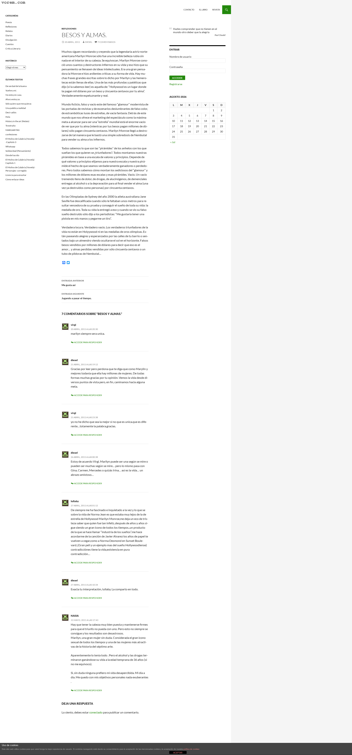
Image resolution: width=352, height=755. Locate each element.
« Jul (172, 142)
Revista (216, 9)
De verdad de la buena (16, 86)
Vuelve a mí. (11, 90)
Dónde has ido (12, 155)
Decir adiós (11, 112)
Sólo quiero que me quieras (18, 103)
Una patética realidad (16, 108)
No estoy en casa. (14, 95)
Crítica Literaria (13, 48)
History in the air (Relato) (17, 121)
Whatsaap (10, 146)
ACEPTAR (177, 753)
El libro (203, 9)
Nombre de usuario (180, 56)
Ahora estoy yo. (13, 99)
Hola (8, 116)
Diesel (88, 42)
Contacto (189, 9)
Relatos (9, 31)
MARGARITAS (12, 130)
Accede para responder (88, 342)
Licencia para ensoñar (16, 175)
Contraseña (176, 66)
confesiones (11, 134)
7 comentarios (106, 42)
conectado (95, 712)
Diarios (9, 35)
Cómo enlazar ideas (15, 179)
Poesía (9, 22)
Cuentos (10, 44)
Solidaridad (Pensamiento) (18, 150)
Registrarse (175, 84)
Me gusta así (73, 283)
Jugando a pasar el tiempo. (76, 296)
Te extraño (11, 125)
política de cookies (191, 749)
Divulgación (11, 39)
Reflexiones (69, 28)
